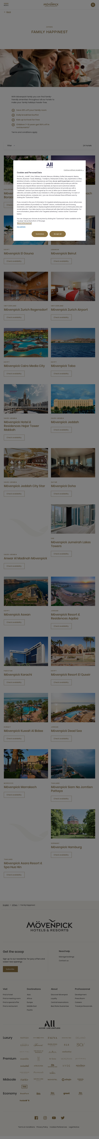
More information (24, 223)
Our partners (21, 227)
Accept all (58, 234)
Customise (40, 234)
